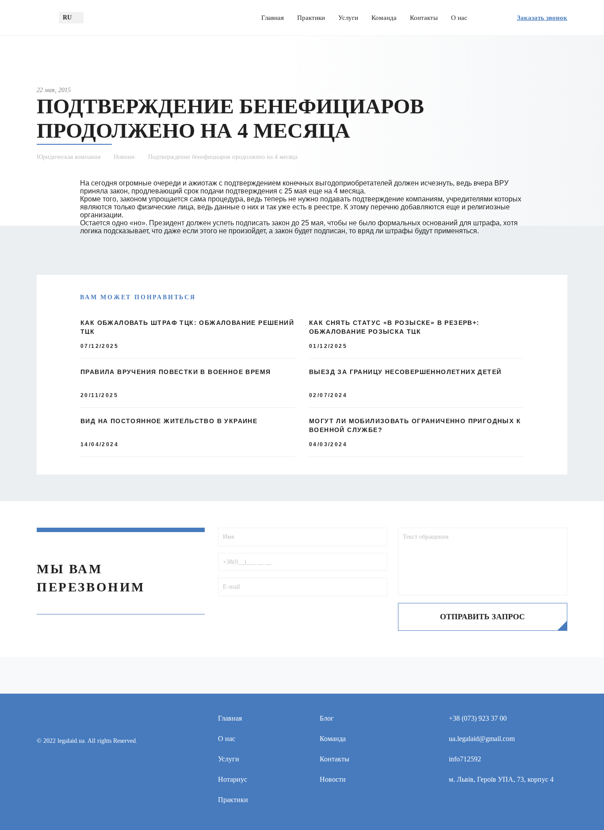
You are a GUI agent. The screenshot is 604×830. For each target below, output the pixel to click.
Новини (124, 157)
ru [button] (67, 17)
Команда (384, 17)
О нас (459, 17)
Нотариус (232, 779)
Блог (327, 718)
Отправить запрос (482, 616)
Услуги (348, 17)
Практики (311, 17)
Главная (272, 17)
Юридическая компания (68, 157)
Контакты (424, 17)
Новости (333, 779)
